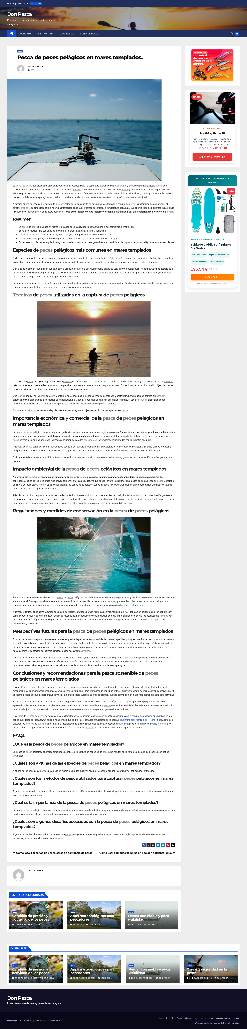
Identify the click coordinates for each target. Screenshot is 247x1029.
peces (29, 185)
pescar (125, 410)
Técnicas (22, 295)
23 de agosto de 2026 (26, 978)
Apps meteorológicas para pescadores (92, 917)
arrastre (108, 234)
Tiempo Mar (45, 33)
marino (125, 189)
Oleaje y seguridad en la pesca (207, 971)
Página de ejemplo (222, 1018)
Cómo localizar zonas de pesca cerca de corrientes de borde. (54, 852)
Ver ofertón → (212, 277)
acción (107, 705)
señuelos (143, 400)
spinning (42, 724)
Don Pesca (19, 14)
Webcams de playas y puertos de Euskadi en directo (217, 1023)
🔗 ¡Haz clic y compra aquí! (212, 156)
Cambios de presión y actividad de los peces (30, 917)
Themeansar (55, 1020)
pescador (160, 396)
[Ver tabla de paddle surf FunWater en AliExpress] (212, 210)
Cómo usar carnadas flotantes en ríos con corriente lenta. (135, 852)
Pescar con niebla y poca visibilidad (148, 917)
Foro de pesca (89, 33)
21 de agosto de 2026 (200, 978)
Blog (20, 51)
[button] (232, 33)
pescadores (120, 185)
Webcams (26, 33)
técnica (143, 385)
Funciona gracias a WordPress (20, 1020)
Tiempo (236, 1018)
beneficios (34, 477)
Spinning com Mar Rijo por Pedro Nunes (141, 720)
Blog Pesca (66, 33)
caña (52, 396)
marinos (77, 189)
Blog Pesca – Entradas (181, 1018)
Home (161, 1018)
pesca (19, 185)
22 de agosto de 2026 (84, 978)
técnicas (27, 234)
